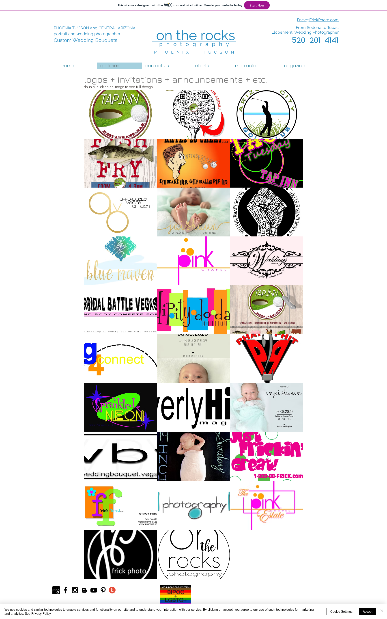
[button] (120, 114)
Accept (367, 611)
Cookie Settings (341, 611)
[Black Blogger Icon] (84, 590)
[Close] (381, 611)
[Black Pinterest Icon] (103, 590)
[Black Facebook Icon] (65, 590)
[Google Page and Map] (56, 590)
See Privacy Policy (38, 613)
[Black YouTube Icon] (94, 590)
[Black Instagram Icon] (75, 590)
